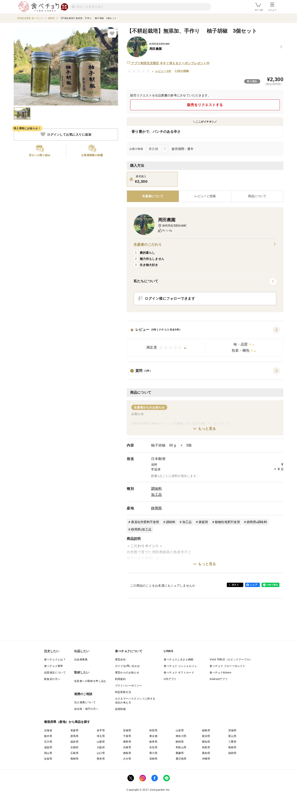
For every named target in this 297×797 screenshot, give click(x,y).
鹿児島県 (181, 758)
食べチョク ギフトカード (179, 672)
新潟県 (206, 736)
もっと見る (207, 428)
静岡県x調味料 (257, 522)
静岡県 (156, 508)
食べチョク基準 (53, 666)
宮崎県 (153, 758)
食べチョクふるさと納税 (178, 659)
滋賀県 (48, 747)
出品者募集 (81, 659)
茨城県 (232, 730)
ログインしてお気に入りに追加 (69, 134)
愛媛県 (180, 753)
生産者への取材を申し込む (90, 681)
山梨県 (101, 741)
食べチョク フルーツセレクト (227, 666)
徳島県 (127, 753)
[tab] (205, 196)
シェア (253, 584)
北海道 (48, 730)
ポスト (235, 584)
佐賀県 (48, 758)
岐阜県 (153, 741)
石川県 (48, 741)
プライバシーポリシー (128, 685)
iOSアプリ (170, 679)
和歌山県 (181, 747)
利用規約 (120, 679)
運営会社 (120, 659)
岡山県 (48, 753)
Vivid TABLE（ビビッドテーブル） (231, 659)
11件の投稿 (182, 70)
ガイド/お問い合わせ (127, 666)
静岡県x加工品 (141, 529)
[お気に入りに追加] (112, 33)
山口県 (101, 753)
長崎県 (74, 758)
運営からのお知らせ (127, 672)
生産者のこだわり (148, 244)
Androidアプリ (219, 679)
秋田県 (153, 730)
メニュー (272, 10)
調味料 (156, 488)
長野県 (127, 741)
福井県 (74, 741)
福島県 (206, 730)
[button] (205, 341)
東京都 (153, 736)
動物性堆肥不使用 (227, 522)
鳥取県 (206, 747)
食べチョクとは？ (55, 659)
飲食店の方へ (52, 679)
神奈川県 (181, 736)
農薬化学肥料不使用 (145, 522)
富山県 (232, 736)
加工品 (156, 495)
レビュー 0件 (163, 71)
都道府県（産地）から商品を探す (67, 721)
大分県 (127, 758)
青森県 (74, 730)
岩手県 (101, 730)
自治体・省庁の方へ (86, 708)
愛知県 (206, 741)
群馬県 (74, 736)
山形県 (180, 730)
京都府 (74, 747)
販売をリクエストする (205, 105)
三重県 (232, 741)
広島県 (74, 753)
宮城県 (127, 730)
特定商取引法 (123, 692)
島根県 (232, 747)
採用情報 (120, 709)
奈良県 (153, 747)
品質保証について (55, 672)
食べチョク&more (220, 672)
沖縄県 (206, 758)
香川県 (153, 753)
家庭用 (203, 522)
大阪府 (101, 747)
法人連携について (85, 702)
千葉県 (127, 736)
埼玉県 (101, 736)
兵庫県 (127, 747)
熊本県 (101, 758)
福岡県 (232, 753)
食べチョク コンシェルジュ (180, 666)
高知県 (206, 753)
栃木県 (48, 736)
